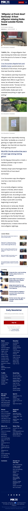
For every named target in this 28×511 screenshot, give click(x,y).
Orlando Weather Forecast (17, 348)
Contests (4, 461)
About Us (4, 426)
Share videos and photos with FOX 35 (17, 433)
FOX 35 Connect (16, 436)
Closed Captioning (5, 453)
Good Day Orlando (5, 415)
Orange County (4, 356)
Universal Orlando (5, 406)
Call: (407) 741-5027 (17, 428)
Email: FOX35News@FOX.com (18, 430)
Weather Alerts (16, 346)
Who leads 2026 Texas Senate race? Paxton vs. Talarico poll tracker (9, 256)
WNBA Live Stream (17, 485)
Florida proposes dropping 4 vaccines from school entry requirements (16, 293)
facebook (8, 495)
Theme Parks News (5, 400)
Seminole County (5, 359)
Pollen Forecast (16, 357)
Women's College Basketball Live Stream (17, 483)
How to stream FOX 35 (5, 428)
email (19, 495)
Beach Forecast (16, 355)
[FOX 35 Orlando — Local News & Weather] (5, 2)
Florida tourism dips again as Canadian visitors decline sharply (17, 299)
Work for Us (4, 436)
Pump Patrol (4, 375)
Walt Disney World (5, 402)
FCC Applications (5, 457)
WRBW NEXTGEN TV (5, 448)
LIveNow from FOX (5, 420)
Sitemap (3, 369)
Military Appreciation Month (5, 367)
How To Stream (5, 411)
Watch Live (21, 2)
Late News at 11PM (5, 418)
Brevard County (4, 349)
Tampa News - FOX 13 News (17, 417)
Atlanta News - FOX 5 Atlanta (17, 420)
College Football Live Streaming (16, 467)
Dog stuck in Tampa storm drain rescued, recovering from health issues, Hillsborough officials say (8, 243)
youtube (17, 495)
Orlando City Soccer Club (17, 401)
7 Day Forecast (16, 350)
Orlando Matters (5, 416)
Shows (3, 409)
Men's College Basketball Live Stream (16, 478)
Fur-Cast (15, 386)
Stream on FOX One (16, 461)
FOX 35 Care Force (17, 376)
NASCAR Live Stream (16, 471)
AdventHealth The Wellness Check (17, 381)
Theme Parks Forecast (16, 353)
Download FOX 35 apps (5, 443)
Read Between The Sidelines (17, 396)
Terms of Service (15, 330)
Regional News (16, 410)
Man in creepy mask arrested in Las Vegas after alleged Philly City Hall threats (9, 250)
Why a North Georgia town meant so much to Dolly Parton (9, 236)
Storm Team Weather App (16, 361)
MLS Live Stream (17, 487)
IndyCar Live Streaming (16, 474)
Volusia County (4, 361)
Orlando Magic (16, 399)
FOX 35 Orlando (4, 27)
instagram (14, 495)
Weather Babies (16, 378)
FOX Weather (16, 359)
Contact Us (3, 433)
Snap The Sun (16, 363)
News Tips (16, 426)
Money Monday (16, 390)
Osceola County (5, 358)
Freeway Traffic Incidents (4, 380)
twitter (11, 495)
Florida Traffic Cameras (4, 383)
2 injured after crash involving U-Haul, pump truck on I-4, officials (17, 274)
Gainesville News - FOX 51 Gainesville (17, 414)
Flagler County (4, 351)
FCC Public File (4, 455)
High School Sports (17, 403)
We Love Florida (16, 375)
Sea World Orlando (5, 404)
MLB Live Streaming (17, 469)
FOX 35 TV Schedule (5, 413)
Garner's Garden (16, 385)
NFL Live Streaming (17, 464)
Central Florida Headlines (4, 345)
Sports (15, 394)
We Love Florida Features (5, 398)
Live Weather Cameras (16, 343)
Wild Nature (10, 27)
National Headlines (5, 347)
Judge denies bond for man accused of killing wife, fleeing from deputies (17, 286)
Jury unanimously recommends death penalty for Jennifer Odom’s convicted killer (9, 263)
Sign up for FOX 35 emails (5, 440)
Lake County (4, 353)
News (3, 341)
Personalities (4, 434)
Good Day (16, 373)
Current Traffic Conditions (4, 377)
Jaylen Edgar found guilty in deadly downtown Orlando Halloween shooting (16, 280)
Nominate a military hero (5, 364)
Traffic (3, 373)
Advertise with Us (5, 446)
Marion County (4, 354)
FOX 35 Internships (5, 438)
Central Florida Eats (5, 422)
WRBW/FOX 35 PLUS (4, 451)
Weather (15, 341)
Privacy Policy (15, 329)
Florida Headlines (5, 343)
